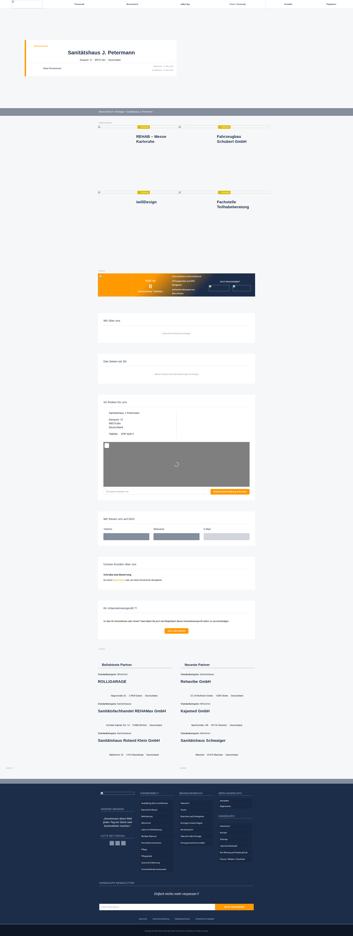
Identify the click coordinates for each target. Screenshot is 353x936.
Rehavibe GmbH (196, 681)
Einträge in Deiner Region (192, 823)
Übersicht (185, 803)
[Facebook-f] (112, 843)
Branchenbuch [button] (132, 4)
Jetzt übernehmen (176, 631)
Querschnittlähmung (150, 863)
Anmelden (288, 4)
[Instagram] (117, 843)
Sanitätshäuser (41, 46)
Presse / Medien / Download (232, 859)
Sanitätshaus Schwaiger (203, 740)
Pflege (144, 849)
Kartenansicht (187, 830)
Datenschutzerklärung (161, 919)
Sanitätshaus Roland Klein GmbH (129, 740)
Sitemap (224, 839)
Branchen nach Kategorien (192, 816)
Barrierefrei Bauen (149, 810)
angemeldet (119, 580)
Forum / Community (238, 4)
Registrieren (331, 4)
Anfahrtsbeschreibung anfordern (230, 491)
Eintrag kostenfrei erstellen (193, 843)
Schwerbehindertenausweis (153, 869)
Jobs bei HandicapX (228, 846)
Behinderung (147, 816)
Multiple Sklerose (149, 836)
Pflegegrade (146, 856)
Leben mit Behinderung (151, 830)
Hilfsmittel (122, 674)
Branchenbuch (106, 112)
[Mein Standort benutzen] (207, 491)
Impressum (225, 826)
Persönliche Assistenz (151, 843)
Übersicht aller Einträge (191, 836)
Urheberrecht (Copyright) (204, 919)
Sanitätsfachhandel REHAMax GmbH (132, 711)
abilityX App (185, 4)
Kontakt (223, 833)
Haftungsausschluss (182, 919)
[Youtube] (123, 843)
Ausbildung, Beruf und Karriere (154, 803)
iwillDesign (146, 202)
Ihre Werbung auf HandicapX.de (234, 852)
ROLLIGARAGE (112, 681)
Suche (183, 810)
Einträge (120, 112)
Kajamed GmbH (195, 711)
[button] (176, 536)
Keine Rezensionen (52, 68)
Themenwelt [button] (79, 4)
